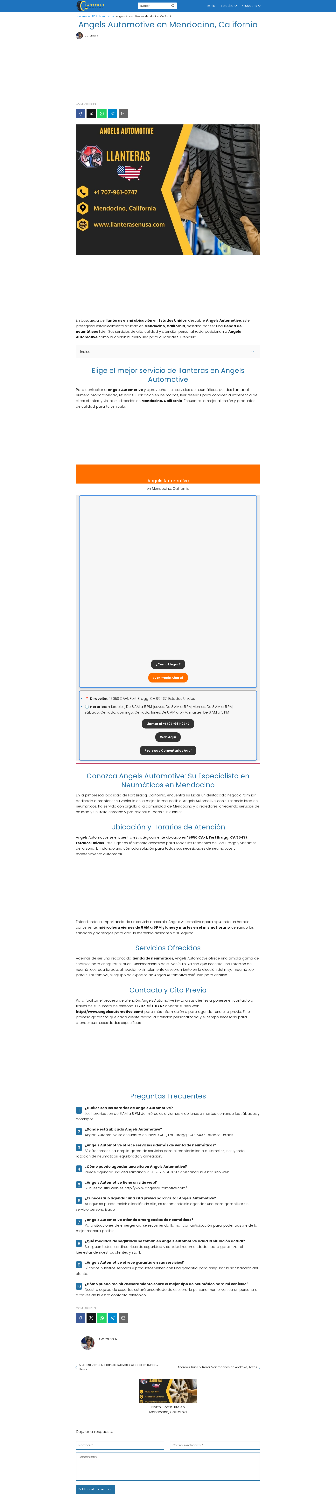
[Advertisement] (168, 69)
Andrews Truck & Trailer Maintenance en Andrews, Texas (217, 1367)
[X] (91, 113)
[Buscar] (173, 6)
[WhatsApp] (102, 113)
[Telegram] (112, 113)
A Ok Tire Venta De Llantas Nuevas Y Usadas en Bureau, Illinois (118, 1367)
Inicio (211, 5)
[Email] (123, 113)
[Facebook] (80, 113)
